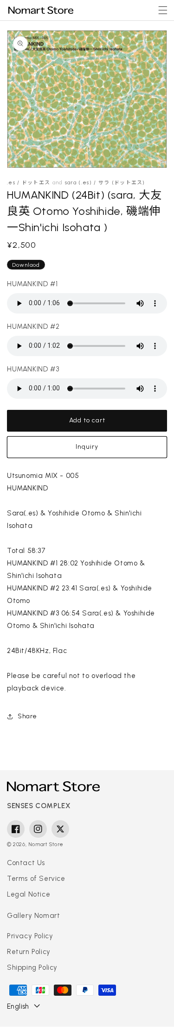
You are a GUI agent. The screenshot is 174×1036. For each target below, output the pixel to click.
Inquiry (87, 447)
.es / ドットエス (28, 183)
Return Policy (29, 952)
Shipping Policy (32, 967)
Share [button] (27, 716)
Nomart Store (46, 844)
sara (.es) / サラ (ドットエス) (105, 183)
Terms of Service (36, 878)
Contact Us (26, 863)
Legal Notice (28, 894)
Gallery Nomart (33, 915)
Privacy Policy (30, 936)
